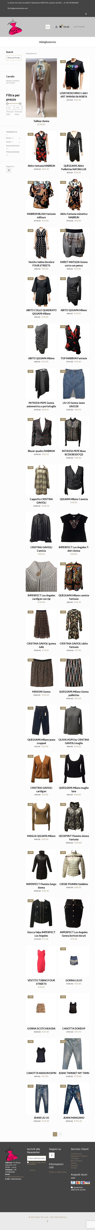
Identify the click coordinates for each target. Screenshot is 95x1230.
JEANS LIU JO (41, 1117)
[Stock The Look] (15, 27)
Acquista (74, 1165)
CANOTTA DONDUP (73, 1028)
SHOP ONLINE (79, 27)
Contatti (74, 1168)
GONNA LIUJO (74, 980)
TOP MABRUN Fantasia (74, 358)
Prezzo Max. (18, 113)
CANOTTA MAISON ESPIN (41, 1072)
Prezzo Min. (10, 113)
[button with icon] (9, 170)
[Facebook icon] (86, 14)
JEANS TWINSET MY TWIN (74, 1072)
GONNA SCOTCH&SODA (41, 1028)
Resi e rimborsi (76, 1161)
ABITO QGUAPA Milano (74, 310)
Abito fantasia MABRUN (41, 165)
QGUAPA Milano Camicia (74, 499)
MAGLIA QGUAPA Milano (41, 835)
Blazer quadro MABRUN (41, 450)
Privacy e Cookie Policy (58, 1172)
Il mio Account (76, 1154)
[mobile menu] (48, 27)
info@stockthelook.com (19, 8)
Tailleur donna (41, 121)
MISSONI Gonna (41, 691)
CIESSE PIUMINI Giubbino (73, 884)
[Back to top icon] (83, 1225)
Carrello (74, 1163)
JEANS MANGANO (73, 1117)
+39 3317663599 (71, 3)
